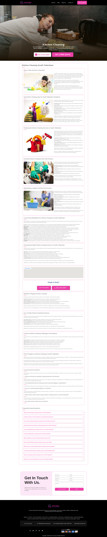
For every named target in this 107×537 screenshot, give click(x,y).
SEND (76, 489)
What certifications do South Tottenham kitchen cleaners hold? (37, 438)
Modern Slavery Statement (41, 518)
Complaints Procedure (68, 517)
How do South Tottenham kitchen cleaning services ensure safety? (38, 442)
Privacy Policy (45, 517)
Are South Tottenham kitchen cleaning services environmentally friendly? (39, 450)
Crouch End (26, 229)
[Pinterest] (42, 531)
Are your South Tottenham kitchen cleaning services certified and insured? (39, 421)
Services (53, 2)
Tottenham (28, 233)
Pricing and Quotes (60, 518)
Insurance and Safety (31, 518)
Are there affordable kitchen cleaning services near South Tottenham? (38, 429)
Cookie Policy (61, 517)
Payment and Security (51, 518)
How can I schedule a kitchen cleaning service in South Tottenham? (38, 454)
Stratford (25, 227)
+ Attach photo (62, 489)
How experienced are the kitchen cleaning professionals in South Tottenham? (40, 425)
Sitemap (78, 518)
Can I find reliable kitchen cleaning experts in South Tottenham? (37, 433)
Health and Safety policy (78, 517)
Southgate (26, 240)
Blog (58, 2)
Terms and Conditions (37, 517)
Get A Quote (82, 2)
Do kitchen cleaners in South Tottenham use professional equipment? (38, 416)
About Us (64, 2)
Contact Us (70, 2)
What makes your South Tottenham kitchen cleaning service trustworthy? (39, 446)
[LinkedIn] (39, 531)
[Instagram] (36, 531)
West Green (26, 234)
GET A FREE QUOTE (62, 54)
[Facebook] (30, 531)
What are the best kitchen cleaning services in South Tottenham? (37, 412)
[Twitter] (33, 531)
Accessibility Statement (53, 517)
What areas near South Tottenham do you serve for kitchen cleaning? (38, 459)
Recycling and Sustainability (70, 518)
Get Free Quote (44, 287)
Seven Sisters (26, 226)
